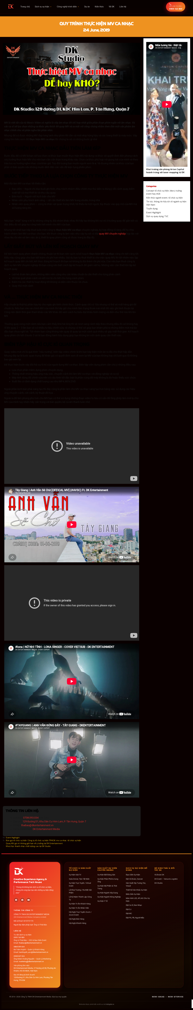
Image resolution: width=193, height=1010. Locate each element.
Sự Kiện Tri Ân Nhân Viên (79, 908)
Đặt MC (129, 913)
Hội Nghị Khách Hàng (77, 923)
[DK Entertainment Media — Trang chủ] (11, 7)
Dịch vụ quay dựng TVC (157, 216)
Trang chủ (25, 6)
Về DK (111, 6)
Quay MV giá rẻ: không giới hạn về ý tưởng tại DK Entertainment (34, 843)
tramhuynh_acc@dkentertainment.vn (33, 952)
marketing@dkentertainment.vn (31, 961)
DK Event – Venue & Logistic (166, 879)
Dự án (87, 6)
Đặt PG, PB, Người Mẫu (135, 918)
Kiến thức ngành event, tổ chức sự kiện (164, 197)
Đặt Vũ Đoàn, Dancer (134, 879)
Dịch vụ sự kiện (42, 6)
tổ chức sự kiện (74, 840)
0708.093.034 (30, 817)
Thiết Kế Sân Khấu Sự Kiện (136, 890)
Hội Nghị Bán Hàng (76, 919)
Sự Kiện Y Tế (102, 901)
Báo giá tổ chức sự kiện (16, 840)
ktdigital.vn (110, 1004)
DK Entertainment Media (46, 829)
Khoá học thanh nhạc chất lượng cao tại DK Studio (28, 846)
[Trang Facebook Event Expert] (22, 900)
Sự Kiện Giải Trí (75, 875)
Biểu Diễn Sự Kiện (133, 894)
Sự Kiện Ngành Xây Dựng (107, 893)
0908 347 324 (19, 956)
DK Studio (158, 883)
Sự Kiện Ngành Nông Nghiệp (109, 897)
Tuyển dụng (152, 208)
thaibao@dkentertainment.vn (37, 825)
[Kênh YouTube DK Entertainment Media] (28, 900)
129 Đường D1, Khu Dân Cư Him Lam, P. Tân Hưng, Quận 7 (54, 821)
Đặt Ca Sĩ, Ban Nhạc (134, 905)
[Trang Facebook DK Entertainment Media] (16, 900)
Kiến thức (99, 6)
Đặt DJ (128, 909)
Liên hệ (122, 6)
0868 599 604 (19, 947)
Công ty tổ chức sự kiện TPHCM (41, 840)
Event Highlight (12, 837)
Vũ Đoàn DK (159, 875)
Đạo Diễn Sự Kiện (133, 875)
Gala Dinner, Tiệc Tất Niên (79, 879)
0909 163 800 (19, 937)
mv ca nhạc (61, 840)
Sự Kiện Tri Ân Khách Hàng (80, 904)
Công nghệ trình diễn (67, 6)
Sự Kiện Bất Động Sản (106, 875)
